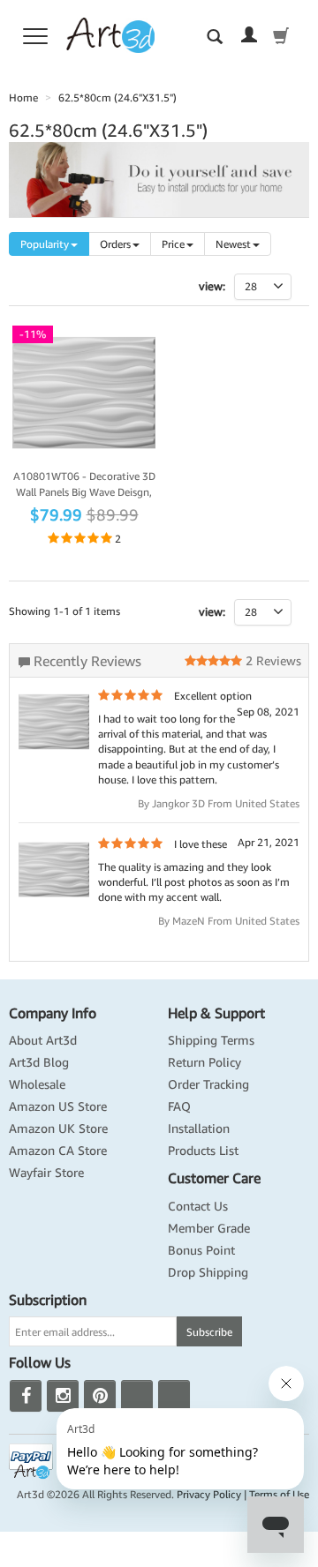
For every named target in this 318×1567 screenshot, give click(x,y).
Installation (199, 1128)
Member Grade (209, 1228)
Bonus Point (201, 1250)
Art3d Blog (39, 1062)
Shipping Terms (211, 1040)
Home (23, 97)
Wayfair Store (46, 1173)
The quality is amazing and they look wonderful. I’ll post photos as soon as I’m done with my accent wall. (194, 881)
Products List (203, 1150)
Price (173, 244)
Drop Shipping (208, 1272)
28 (251, 612)
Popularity (44, 244)
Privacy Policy (209, 1494)
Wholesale (37, 1084)
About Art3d (43, 1040)
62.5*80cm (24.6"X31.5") (117, 97)
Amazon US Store (58, 1106)
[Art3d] (110, 34)
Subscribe (209, 1331)
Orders (115, 244)
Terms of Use (279, 1494)
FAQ (179, 1106)
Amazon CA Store (58, 1150)
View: (212, 286)
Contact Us (198, 1206)
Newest (233, 244)
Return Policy (204, 1062)
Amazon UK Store (58, 1128)
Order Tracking (208, 1084)
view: (212, 611)
